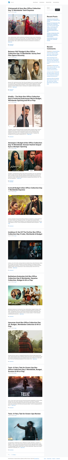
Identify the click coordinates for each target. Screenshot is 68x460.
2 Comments (11, 45)
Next (14, 454)
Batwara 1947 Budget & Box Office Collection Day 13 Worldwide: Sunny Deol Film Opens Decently (24, 53)
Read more (10, 41)
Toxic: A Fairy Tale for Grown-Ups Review (24, 414)
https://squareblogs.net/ (51, 57)
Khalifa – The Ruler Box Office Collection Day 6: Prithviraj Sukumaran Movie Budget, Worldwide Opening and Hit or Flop (25, 98)
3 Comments (11, 181)
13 (12, 454)
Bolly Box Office (48, 2)
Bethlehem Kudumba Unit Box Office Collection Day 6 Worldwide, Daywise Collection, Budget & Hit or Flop (23, 278)
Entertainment (42, 2)
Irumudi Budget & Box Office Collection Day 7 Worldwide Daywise (52, 39)
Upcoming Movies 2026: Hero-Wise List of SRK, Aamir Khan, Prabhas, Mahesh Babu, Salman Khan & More (53, 81)
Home (45, 458)
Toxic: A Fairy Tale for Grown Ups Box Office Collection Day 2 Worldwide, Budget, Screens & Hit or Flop (25, 369)
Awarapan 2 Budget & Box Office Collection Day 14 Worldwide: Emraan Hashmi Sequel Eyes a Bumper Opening (25, 145)
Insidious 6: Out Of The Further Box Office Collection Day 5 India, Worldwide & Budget (25, 233)
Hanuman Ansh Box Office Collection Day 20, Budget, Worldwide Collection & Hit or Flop (24, 324)
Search (48, 7)
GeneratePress (36, 458)
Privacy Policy (49, 458)
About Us (53, 458)
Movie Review (35, 2)
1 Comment (11, 90)
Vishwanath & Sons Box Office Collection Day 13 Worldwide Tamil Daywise (24, 9)
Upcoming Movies (56, 2)
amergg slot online (50, 71)
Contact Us (58, 458)
